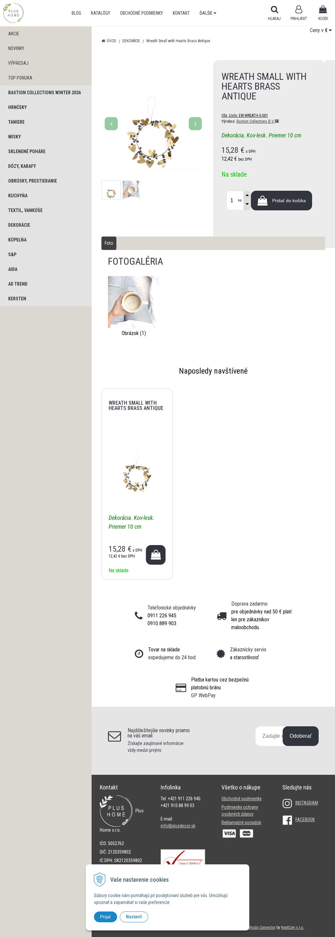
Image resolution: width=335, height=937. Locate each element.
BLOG (76, 13)
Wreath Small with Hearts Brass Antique (136, 405)
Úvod (111, 41)
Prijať (105, 916)
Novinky (16, 48)
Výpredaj (18, 63)
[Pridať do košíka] (156, 555)
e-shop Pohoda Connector (255, 927)
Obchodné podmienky (141, 13)
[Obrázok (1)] (134, 301)
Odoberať (301, 736)
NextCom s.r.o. (292, 927)
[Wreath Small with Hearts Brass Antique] (153, 120)
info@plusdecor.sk (178, 825)
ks (240, 200)
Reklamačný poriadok (241, 822)
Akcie (13, 33)
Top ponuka (20, 77)
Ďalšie (207, 13)
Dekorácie (131, 41)
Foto (109, 243)
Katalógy (100, 13)
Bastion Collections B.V (256, 121)
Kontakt (181, 13)
